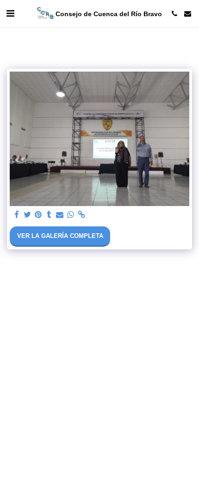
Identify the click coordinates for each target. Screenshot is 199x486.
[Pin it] (38, 215)
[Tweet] (27, 215)
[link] (81, 215)
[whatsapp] (71, 215)
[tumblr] (49, 215)
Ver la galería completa (60, 235)
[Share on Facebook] (17, 215)
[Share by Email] (60, 215)
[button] (10, 13)
